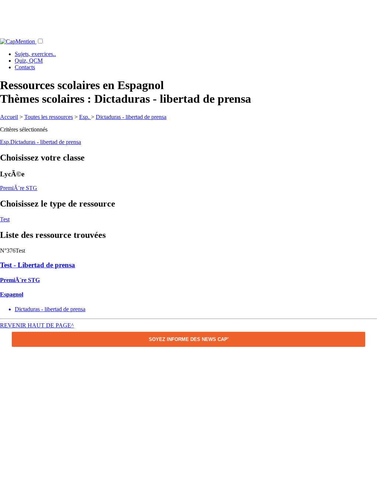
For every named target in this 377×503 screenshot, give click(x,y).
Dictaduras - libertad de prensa (131, 117)
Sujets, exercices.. (35, 54)
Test (5, 219)
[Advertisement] (188, 16)
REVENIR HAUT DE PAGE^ (37, 325)
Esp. (85, 117)
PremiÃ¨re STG (18, 188)
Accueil (9, 117)
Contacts (25, 67)
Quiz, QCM (29, 60)
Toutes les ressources (48, 117)
